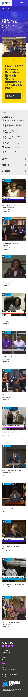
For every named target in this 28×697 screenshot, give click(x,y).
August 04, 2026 (6, 586)
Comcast (4, 672)
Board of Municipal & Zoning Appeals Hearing (13, 584)
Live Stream (5, 8)
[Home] (6, 3)
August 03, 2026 (6, 624)
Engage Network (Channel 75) (9, 674)
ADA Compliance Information (9, 669)
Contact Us (4, 676)
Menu (22, 2)
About (3, 667)
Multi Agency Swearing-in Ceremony (11, 622)
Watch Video (6, 588)
